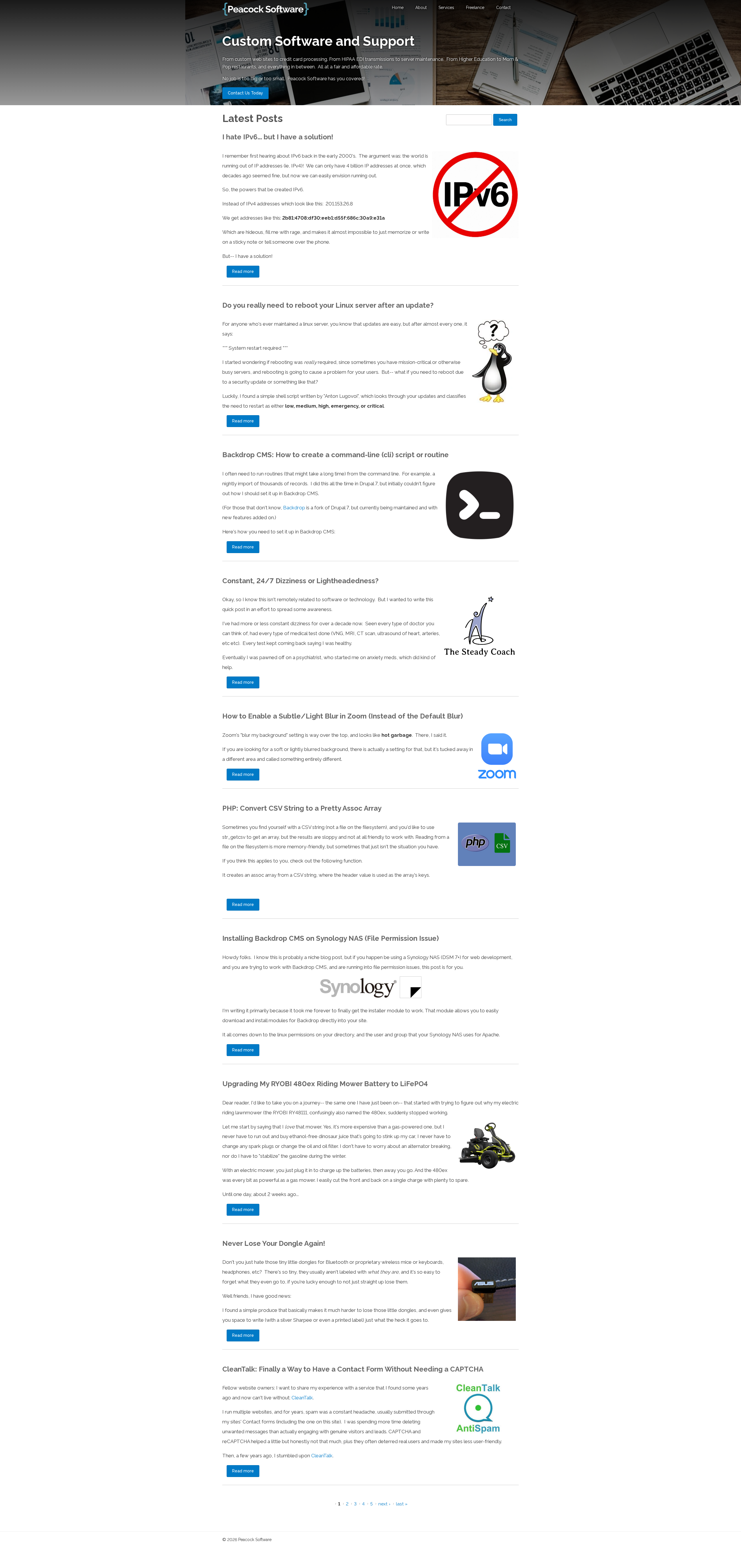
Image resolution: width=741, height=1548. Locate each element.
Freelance (475, 7)
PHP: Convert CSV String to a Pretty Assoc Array (301, 808)
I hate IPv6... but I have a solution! (277, 137)
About (421, 7)
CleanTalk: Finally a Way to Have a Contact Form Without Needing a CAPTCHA (352, 1369)
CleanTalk (302, 1398)
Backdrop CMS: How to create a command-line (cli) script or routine (335, 455)
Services (446, 7)
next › (384, 1504)
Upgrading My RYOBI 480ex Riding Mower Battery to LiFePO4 (325, 1084)
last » (402, 1504)
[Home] (265, 9)
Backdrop (294, 507)
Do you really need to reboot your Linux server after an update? (328, 305)
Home (397, 7)
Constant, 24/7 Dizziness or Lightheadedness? (300, 581)
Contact (503, 7)
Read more (245, 271)
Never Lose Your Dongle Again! (273, 1243)
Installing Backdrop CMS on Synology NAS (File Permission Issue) (330, 938)
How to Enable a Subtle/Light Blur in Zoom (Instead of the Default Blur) (342, 716)
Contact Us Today (245, 93)
